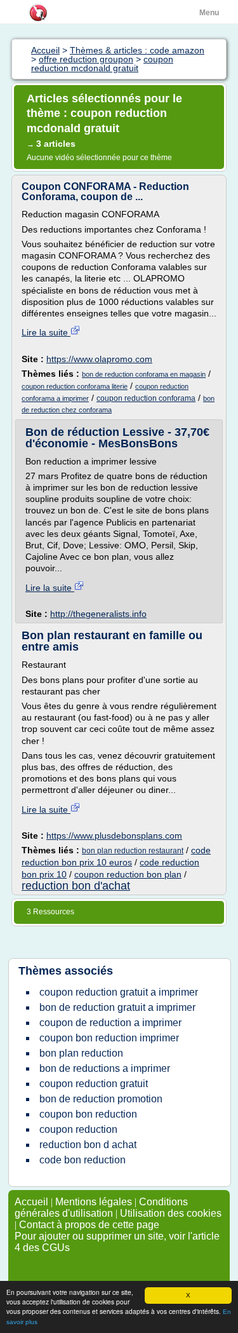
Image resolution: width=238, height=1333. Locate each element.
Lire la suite (46, 332)
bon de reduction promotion (100, 1098)
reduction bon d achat (87, 1144)
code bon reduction (82, 1159)
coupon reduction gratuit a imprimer (118, 992)
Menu (209, 12)
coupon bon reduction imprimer (109, 1037)
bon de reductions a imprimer (104, 1068)
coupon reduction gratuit (93, 1083)
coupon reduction (78, 1129)
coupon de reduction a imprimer (110, 1022)
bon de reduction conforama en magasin (144, 374)
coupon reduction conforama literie (75, 386)
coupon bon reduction (88, 1114)
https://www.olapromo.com (99, 359)
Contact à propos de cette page (89, 1224)
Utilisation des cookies (170, 1213)
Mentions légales (93, 1201)
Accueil (31, 1201)
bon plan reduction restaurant (132, 850)
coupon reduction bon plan (128, 874)
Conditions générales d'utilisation (101, 1207)
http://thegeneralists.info (98, 614)
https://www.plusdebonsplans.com (114, 835)
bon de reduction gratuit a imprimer (117, 1007)
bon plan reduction (81, 1053)
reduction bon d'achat (76, 885)
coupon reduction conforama (145, 398)
